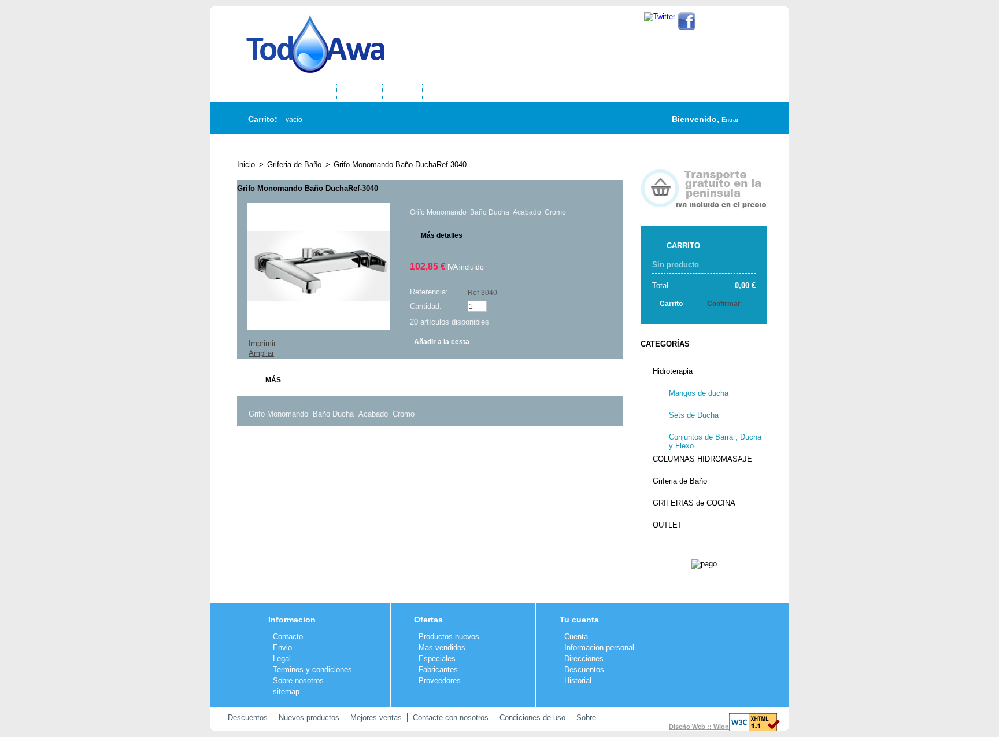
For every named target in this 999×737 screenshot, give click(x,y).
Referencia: (429, 292)
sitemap (286, 691)
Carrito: (263, 119)
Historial (577, 680)
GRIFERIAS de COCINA (694, 503)
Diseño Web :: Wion (699, 726)
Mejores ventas (376, 717)
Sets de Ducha (694, 415)
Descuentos (584, 669)
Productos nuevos (449, 636)
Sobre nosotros (298, 680)
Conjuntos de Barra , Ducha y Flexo (715, 440)
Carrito (683, 245)
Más (273, 380)
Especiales (437, 658)
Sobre (586, 717)
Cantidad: (426, 306)
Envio (282, 647)
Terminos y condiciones (312, 669)
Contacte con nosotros (451, 717)
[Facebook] (687, 16)
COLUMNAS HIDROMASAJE (702, 459)
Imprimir (262, 343)
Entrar (730, 119)
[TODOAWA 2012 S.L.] (304, 34)
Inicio (246, 164)
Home (233, 93)
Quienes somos (296, 93)
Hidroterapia (673, 371)
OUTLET (667, 525)
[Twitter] (659, 16)
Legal (282, 658)
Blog (402, 93)
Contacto (739, 23)
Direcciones (584, 658)
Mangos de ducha (698, 393)
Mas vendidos (442, 647)
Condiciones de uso (532, 717)
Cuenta (576, 636)
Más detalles (441, 235)
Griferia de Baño (294, 164)
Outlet (360, 93)
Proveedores (440, 680)
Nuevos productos (309, 717)
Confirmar (724, 304)
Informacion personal (599, 647)
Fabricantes (438, 669)
